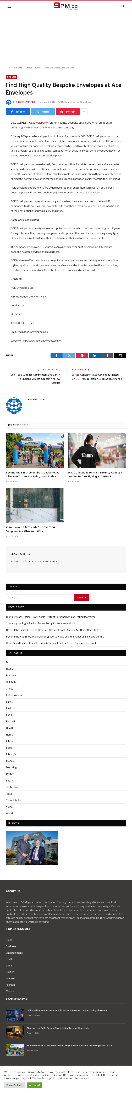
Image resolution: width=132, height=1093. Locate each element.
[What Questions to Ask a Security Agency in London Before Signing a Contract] (97, 450)
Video (9, 806)
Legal (9, 747)
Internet (10, 741)
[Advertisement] (66, 39)
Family (9, 701)
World (9, 813)
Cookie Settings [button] (14, 1085)
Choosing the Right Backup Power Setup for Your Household (40, 623)
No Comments (68, 102)
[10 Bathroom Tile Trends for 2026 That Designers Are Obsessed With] (35, 505)
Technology (12, 787)
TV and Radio (13, 800)
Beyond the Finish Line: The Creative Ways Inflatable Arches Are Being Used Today (32, 475)
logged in (30, 561)
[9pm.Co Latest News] (66, 6)
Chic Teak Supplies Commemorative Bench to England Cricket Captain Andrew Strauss (35, 379)
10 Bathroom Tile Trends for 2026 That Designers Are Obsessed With (30, 529)
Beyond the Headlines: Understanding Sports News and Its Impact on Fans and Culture (55, 636)
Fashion (10, 708)
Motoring (11, 767)
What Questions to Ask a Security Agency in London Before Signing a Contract (95, 475)
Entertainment (14, 695)
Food (9, 714)
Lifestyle (11, 754)
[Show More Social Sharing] (84, 111)
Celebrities (12, 682)
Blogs (9, 668)
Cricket (10, 688)
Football (10, 721)
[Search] (122, 6)
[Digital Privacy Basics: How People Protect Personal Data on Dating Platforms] (15, 1015)
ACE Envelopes (37, 122)
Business (17, 67)
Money (10, 760)
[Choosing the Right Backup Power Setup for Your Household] (15, 1032)
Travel (9, 793)
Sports (10, 780)
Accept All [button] (34, 1085)
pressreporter (25, 102)
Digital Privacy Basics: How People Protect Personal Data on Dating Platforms (51, 616)
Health (10, 728)
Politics (10, 774)
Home (9, 67)
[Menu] (10, 6)
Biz (7, 662)
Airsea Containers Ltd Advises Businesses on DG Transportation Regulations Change (97, 377)
